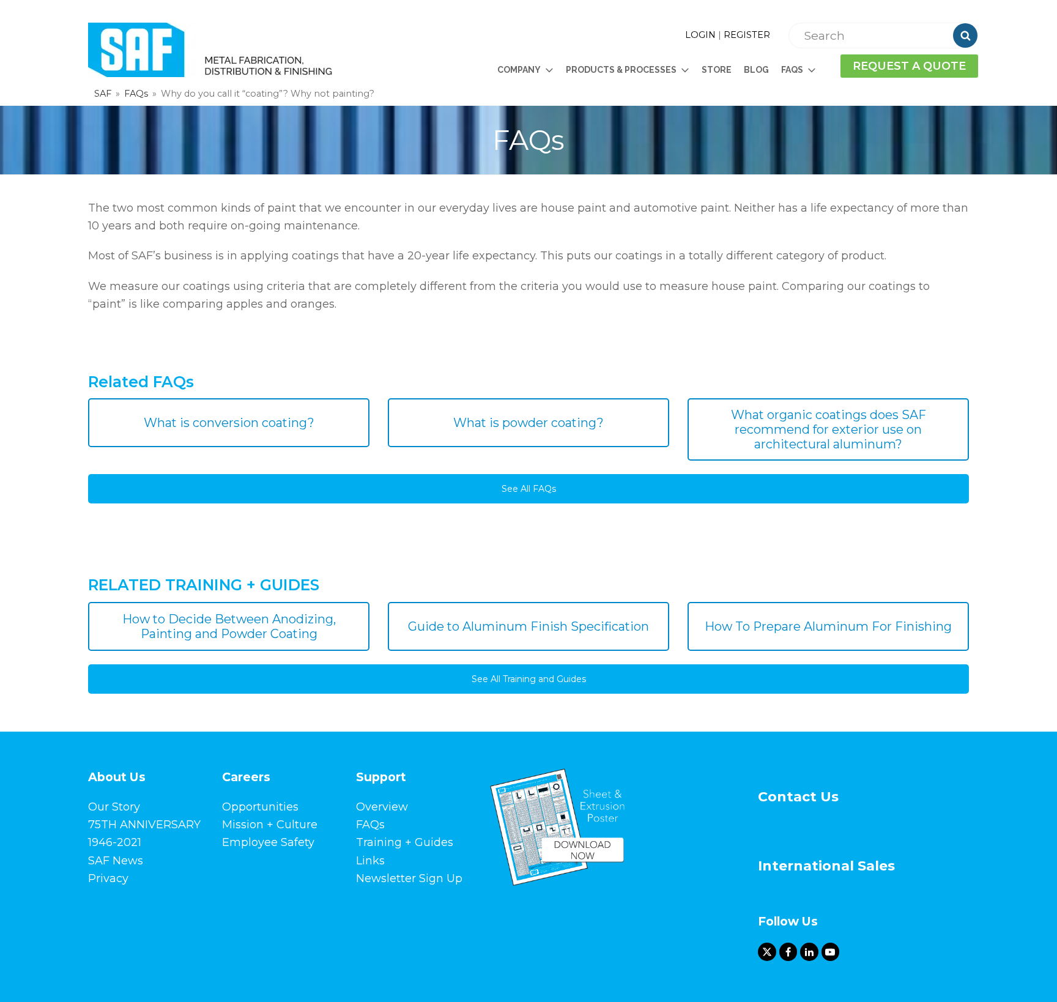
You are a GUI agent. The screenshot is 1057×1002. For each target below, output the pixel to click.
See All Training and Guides (529, 679)
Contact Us (798, 797)
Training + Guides (404, 842)
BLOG (756, 70)
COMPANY (519, 70)
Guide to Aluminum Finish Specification (528, 626)
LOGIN (700, 34)
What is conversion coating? (229, 422)
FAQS (792, 70)
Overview (382, 807)
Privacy (108, 878)
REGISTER (747, 34)
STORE (717, 70)
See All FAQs (529, 488)
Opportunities (260, 807)
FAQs (370, 824)
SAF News (115, 860)
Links (370, 860)
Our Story (114, 807)
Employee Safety (268, 842)
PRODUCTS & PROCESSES (621, 70)
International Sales (826, 866)
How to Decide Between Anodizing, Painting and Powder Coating (229, 626)
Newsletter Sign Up (409, 878)
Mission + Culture (269, 824)
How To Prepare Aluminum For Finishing (828, 626)
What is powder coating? (528, 422)
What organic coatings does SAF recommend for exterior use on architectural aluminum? (828, 429)
